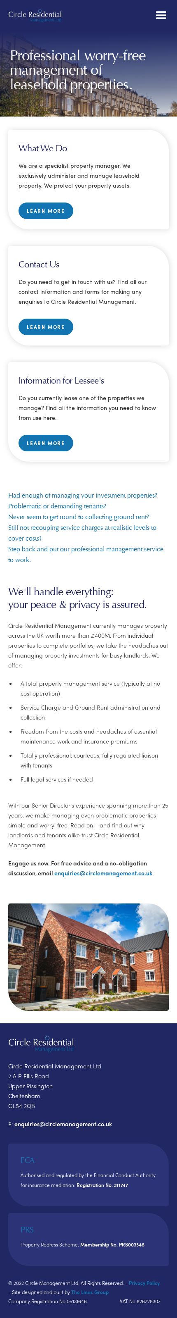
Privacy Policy (144, 1283)
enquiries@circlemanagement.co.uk (103, 873)
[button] (161, 15)
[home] (35, 15)
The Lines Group (90, 1292)
